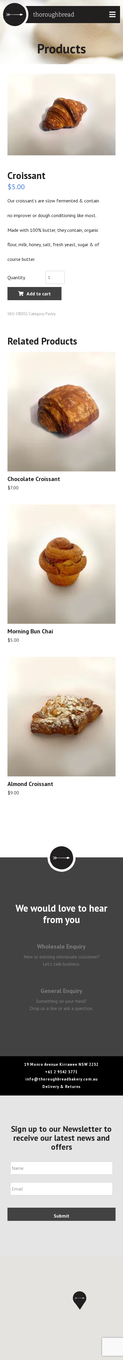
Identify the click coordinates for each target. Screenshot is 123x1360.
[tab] (61, 955)
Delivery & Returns (61, 1086)
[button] (112, 14)
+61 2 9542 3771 (61, 1072)
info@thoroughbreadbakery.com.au (61, 1079)
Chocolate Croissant (33, 479)
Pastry (50, 313)
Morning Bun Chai (30, 631)
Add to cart (39, 294)
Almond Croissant (30, 784)
